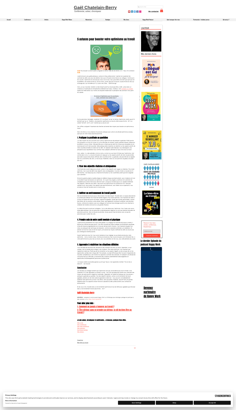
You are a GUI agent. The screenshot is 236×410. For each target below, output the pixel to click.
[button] (232, 3)
